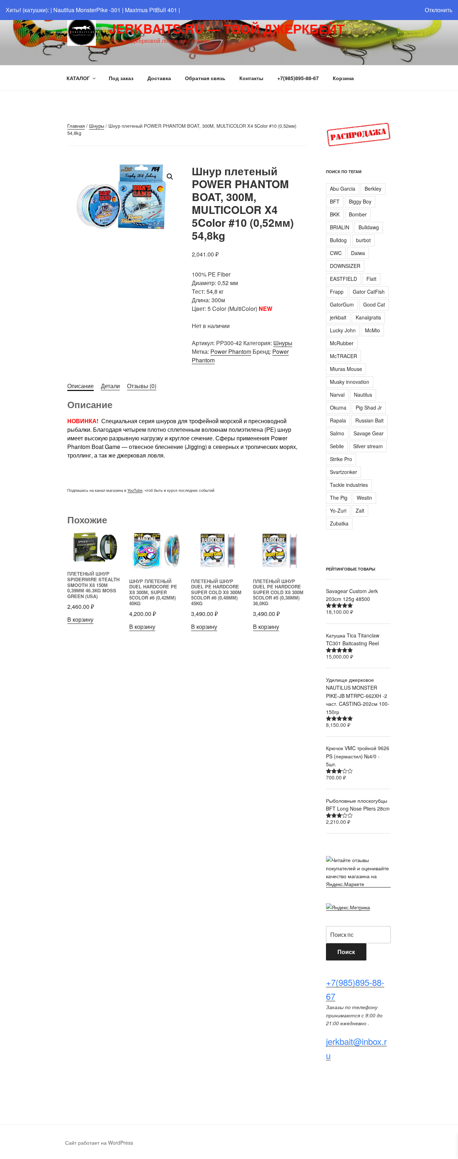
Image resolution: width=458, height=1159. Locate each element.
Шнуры (96, 125)
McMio (372, 330)
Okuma (338, 407)
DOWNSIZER (345, 265)
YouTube (134, 490)
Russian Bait (369, 420)
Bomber (358, 214)
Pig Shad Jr (369, 407)
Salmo (337, 433)
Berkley (373, 188)
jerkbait (338, 317)
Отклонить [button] (438, 10)
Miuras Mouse (346, 368)
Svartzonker (343, 471)
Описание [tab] (80, 386)
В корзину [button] (80, 619)
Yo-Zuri (338, 510)
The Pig (338, 497)
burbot (363, 240)
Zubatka (339, 523)
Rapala (338, 420)
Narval (337, 394)
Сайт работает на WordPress (99, 1142)
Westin (364, 497)
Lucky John (343, 330)
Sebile (337, 446)
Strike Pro (341, 459)
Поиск (346, 952)
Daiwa (358, 252)
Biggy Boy (360, 201)
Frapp (337, 291)
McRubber (342, 343)
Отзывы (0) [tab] (141, 386)
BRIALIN (339, 227)
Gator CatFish (369, 291)
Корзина (343, 78)
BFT (335, 201)
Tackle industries (349, 484)
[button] (170, 176)
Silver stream (368, 446)
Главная (76, 125)
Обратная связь (205, 78)
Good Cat (374, 304)
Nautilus (363, 394)
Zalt (360, 510)
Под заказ (121, 78)
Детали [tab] (110, 386)
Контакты (251, 78)
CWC (336, 252)
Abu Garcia (342, 188)
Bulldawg (369, 227)
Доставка (159, 78)
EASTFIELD (343, 278)
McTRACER (343, 356)
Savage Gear (369, 433)
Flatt (371, 278)
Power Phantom (230, 351)
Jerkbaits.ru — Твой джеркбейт (227, 28)
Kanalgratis (368, 317)
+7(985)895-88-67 (298, 78)
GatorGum (342, 304)
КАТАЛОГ (78, 78)
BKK (335, 214)
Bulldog (338, 240)
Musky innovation (349, 381)
